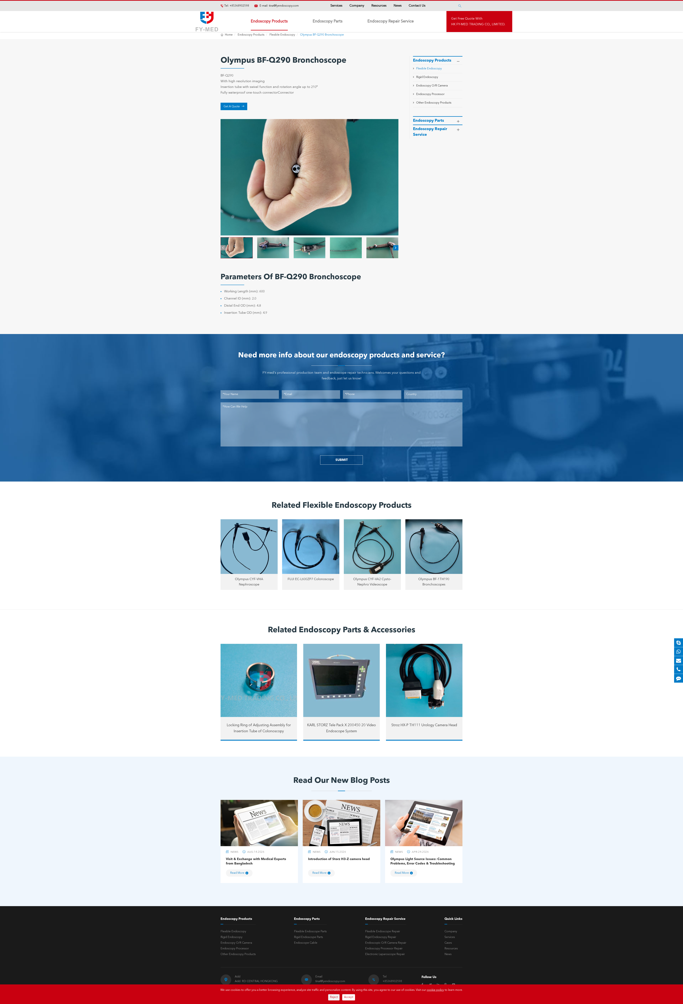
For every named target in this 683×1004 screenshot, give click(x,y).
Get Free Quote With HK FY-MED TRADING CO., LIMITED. (478, 21)
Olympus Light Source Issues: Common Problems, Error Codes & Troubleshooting (422, 861)
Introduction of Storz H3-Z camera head (339, 859)
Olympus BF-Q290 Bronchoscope (322, 34)
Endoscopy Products (269, 21)
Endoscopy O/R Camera (432, 85)
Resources (378, 5)
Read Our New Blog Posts (341, 781)
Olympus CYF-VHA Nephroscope (249, 582)
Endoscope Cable (305, 943)
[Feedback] (678, 678)
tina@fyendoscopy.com (284, 5)
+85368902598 (239, 5)
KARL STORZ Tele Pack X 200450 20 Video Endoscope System (341, 728)
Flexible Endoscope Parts (310, 931)
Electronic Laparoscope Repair (385, 954)
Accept (348, 997)
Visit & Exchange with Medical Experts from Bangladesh (256, 861)
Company (357, 5)
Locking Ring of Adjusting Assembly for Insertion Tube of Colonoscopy (259, 728)
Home (229, 34)
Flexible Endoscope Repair (382, 931)
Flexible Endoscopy (282, 34)
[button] (223, 247)
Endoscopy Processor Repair (384, 948)
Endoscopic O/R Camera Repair (385, 943)
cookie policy (435, 990)
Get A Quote (234, 106)
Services (336, 5)
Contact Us (417, 5)
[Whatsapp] (678, 651)
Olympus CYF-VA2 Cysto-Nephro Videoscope (372, 582)
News (398, 5)
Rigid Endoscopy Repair (380, 937)
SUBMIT (341, 460)
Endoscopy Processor (430, 94)
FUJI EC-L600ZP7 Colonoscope (311, 579)
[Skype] (678, 642)
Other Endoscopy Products (433, 102)
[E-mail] (678, 660)
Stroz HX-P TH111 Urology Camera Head (424, 725)
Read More (237, 873)
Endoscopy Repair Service (390, 21)
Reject (334, 997)
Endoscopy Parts (328, 21)
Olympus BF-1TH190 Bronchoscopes (433, 582)
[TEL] (678, 669)
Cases (448, 943)
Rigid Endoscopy (427, 77)
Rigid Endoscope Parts (308, 937)
